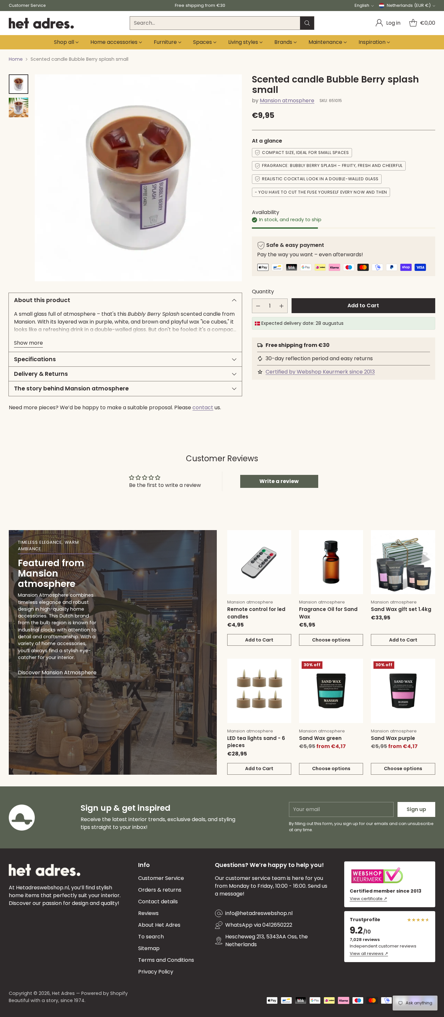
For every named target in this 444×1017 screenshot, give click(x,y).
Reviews (148, 913)
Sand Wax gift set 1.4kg (401, 609)
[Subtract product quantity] (258, 306)
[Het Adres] (41, 23)
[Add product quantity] (281, 306)
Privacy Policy (155, 971)
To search (151, 936)
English (362, 5)
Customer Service (161, 878)
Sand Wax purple (393, 738)
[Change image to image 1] (18, 84)
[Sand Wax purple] (403, 691)
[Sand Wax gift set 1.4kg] (403, 562)
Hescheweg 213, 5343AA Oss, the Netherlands (266, 940)
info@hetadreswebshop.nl (259, 913)
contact (202, 407)
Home (16, 59)
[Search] (307, 23)
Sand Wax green (320, 738)
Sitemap (149, 948)
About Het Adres (159, 925)
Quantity (263, 291)
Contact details (158, 901)
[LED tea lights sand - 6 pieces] (259, 691)
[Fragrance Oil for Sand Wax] (331, 562)
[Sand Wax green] (331, 691)
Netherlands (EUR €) (409, 5)
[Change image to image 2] (18, 107)
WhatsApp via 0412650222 (258, 925)
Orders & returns (159, 890)
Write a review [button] (279, 481)
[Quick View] (283, 538)
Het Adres (63, 993)
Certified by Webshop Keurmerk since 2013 (320, 371)
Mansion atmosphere (287, 100)
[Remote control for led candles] (259, 562)
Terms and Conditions (166, 960)
